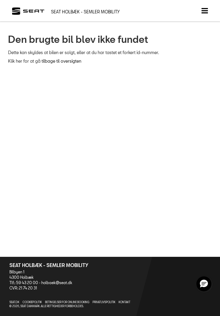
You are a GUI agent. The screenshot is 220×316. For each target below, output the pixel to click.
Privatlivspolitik (104, 302)
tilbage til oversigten (61, 60)
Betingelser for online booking (67, 302)
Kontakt (124, 302)
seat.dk (14, 302)
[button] (203, 283)
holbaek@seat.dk (56, 282)
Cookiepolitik (32, 302)
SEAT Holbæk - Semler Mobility (85, 11)
